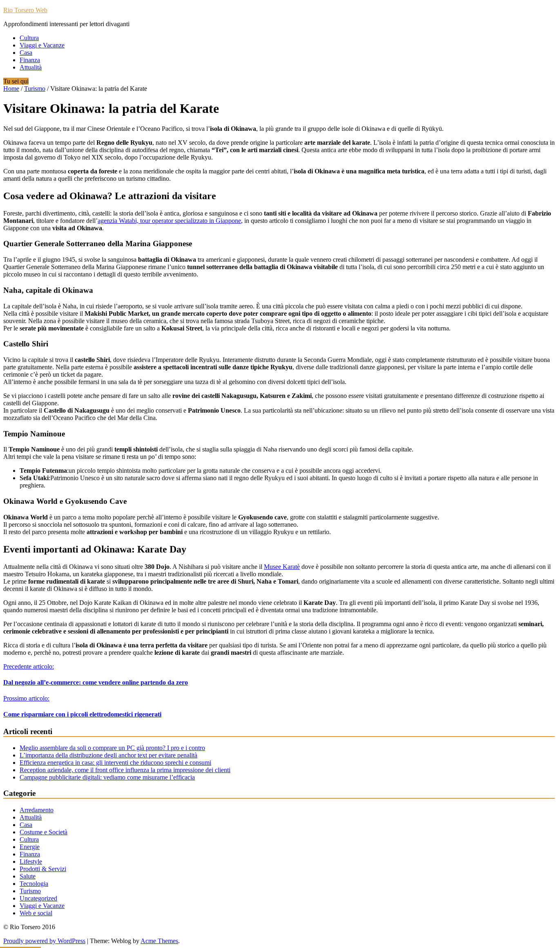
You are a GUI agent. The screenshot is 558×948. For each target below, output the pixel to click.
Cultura (29, 37)
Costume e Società (43, 832)
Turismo (34, 88)
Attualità (31, 67)
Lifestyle (31, 861)
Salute (28, 876)
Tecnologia (34, 883)
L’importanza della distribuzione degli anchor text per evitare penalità (108, 755)
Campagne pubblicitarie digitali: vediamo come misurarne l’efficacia (107, 777)
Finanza (30, 59)
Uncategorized (38, 898)
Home (11, 88)
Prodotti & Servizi (43, 868)
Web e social (36, 913)
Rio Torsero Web (25, 10)
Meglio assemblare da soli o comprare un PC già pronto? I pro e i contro (112, 747)
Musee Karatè (282, 566)
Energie (30, 846)
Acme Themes (159, 940)
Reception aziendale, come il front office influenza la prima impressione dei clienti (125, 769)
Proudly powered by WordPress (44, 940)
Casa (26, 52)
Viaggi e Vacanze (42, 45)
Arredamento (37, 809)
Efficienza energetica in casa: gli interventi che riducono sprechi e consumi (115, 762)
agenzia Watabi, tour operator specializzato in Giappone (169, 220)
